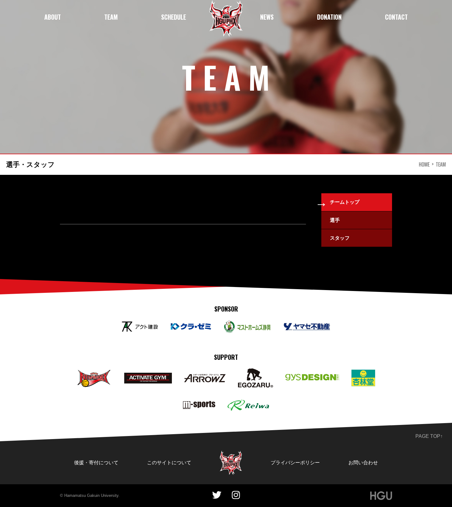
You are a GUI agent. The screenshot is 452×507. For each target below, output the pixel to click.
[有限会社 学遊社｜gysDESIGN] (312, 378)
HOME (424, 164)
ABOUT (52, 17)
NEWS (267, 17)
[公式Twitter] (216, 495)
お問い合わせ (363, 462)
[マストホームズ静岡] (247, 324)
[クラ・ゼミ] (191, 326)
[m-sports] (199, 405)
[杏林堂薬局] (363, 373)
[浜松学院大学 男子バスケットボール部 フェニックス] (231, 454)
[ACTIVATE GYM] (148, 376)
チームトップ (344, 202)
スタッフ (340, 238)
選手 (335, 220)
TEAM (111, 17)
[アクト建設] (139, 325)
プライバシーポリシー (295, 462)
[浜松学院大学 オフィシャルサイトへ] (381, 495)
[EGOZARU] (255, 372)
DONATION (329, 17)
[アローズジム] (205, 378)
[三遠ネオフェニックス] (94, 372)
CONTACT (396, 17)
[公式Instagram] (236, 495)
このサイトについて (169, 462)
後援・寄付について (96, 462)
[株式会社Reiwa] (248, 404)
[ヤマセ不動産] (307, 326)
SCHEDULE (173, 17)
